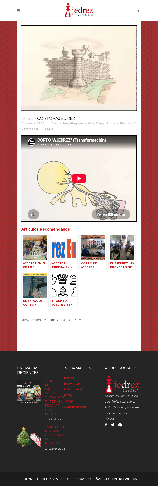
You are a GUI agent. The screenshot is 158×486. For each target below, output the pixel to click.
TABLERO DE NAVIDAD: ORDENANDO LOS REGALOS (55, 435)
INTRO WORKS (125, 479)
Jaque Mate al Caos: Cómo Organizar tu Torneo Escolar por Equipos (54, 397)
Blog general (80, 123)
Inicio (70, 378)
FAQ (69, 395)
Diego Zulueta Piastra (113, 123)
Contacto (73, 383)
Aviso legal (74, 389)
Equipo (68, 401)
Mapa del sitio (76, 407)
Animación (59, 123)
